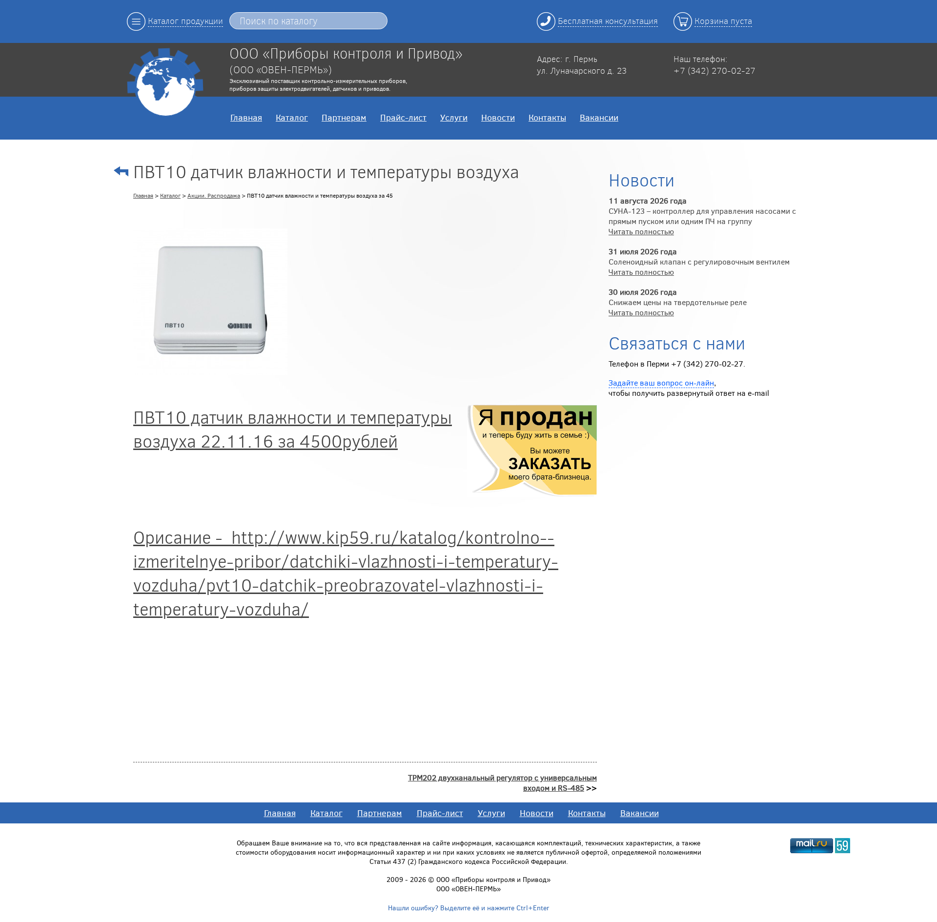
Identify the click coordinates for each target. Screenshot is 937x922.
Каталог (292, 117)
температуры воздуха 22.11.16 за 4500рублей (292, 428)
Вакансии (599, 117)
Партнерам (344, 117)
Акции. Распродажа (213, 195)
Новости (498, 117)
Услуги (454, 117)
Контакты (547, 117)
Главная (246, 117)
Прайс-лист (403, 117)
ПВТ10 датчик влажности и (241, 417)
